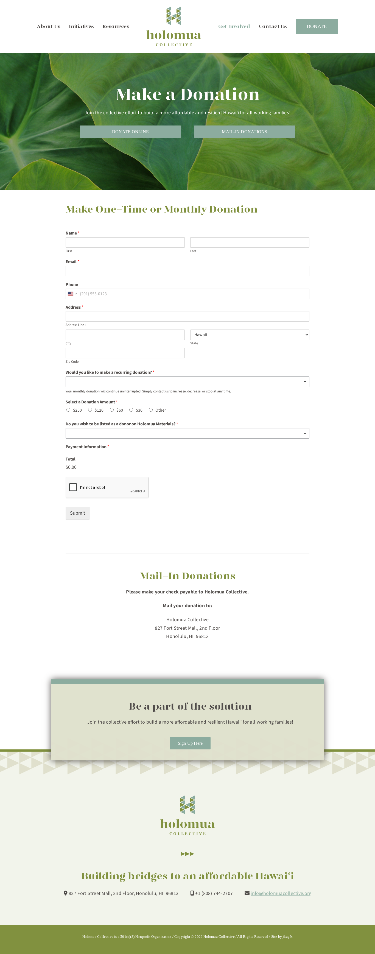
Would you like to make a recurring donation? (110, 372)
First (69, 251)
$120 (99, 410)
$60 (119, 410)
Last (193, 251)
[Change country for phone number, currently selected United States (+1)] (72, 294)
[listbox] (187, 381)
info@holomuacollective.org (281, 893)
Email (72, 262)
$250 (77, 410)
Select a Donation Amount (92, 402)
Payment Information (87, 447)
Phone (72, 285)
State (194, 343)
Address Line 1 (76, 325)
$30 (139, 410)
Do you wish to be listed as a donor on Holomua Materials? (122, 424)
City (68, 343)
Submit (77, 513)
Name (73, 233)
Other (160, 410)
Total (70, 459)
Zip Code (72, 361)
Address (74, 307)
